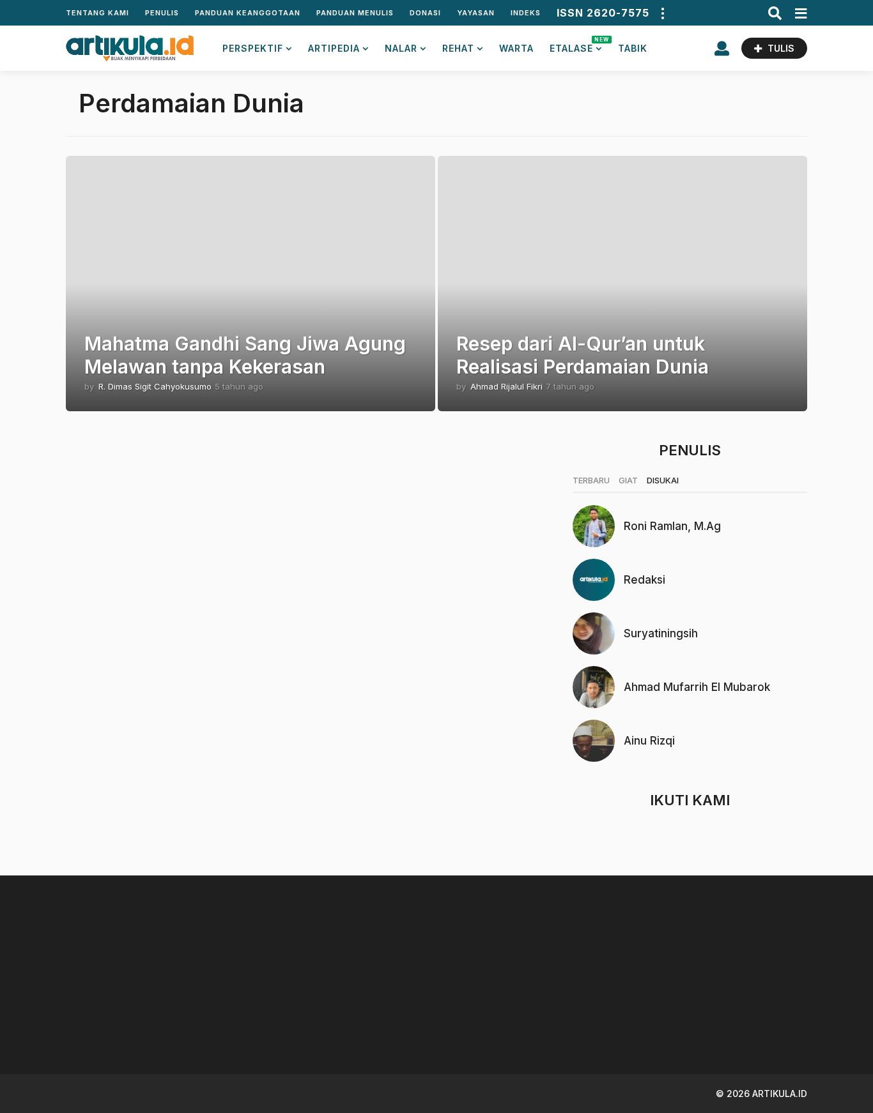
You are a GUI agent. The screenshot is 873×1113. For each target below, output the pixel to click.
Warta (516, 48)
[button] (662, 13)
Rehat (458, 48)
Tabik (632, 48)
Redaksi (644, 579)
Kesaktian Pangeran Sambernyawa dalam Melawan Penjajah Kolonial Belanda (769, 1028)
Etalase (576, 45)
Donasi (425, 12)
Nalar (401, 48)
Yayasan (476, 12)
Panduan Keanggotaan (247, 12)
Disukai (663, 480)
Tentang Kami (97, 12)
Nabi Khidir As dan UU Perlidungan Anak (513, 1017)
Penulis (162, 12)
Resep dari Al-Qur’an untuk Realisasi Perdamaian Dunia (582, 355)
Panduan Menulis (355, 12)
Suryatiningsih (661, 633)
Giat (628, 480)
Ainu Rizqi (649, 740)
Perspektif (252, 48)
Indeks (526, 12)
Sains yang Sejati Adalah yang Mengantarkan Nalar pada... (129, 1022)
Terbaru (591, 480)
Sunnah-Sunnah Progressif (385, 1017)
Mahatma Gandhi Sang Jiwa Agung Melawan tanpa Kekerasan (245, 355)
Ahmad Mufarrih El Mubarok (697, 687)
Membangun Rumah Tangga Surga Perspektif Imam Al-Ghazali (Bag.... (257, 1022)
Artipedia (334, 48)
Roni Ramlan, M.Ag (672, 526)
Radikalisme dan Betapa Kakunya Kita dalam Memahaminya (641, 1022)
